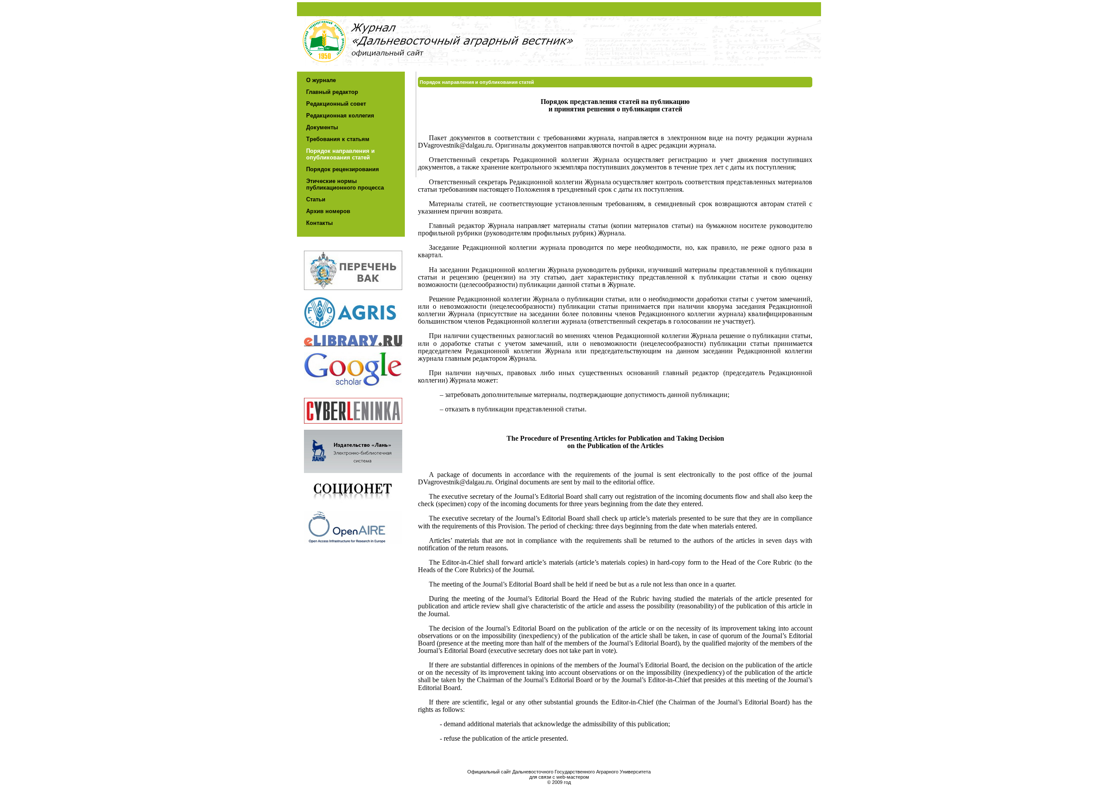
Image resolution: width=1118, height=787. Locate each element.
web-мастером (572, 777)
